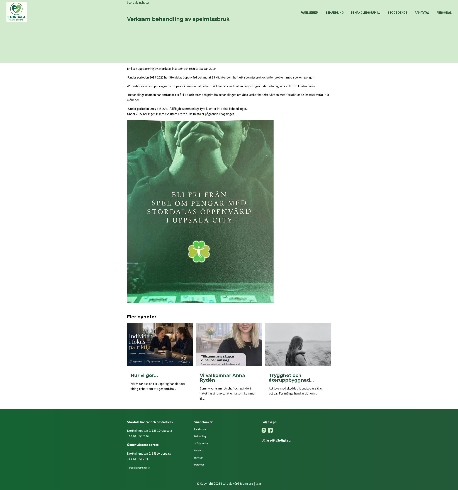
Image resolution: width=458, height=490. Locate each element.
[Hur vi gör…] (160, 344)
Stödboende (397, 12)
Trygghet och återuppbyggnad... (291, 378)
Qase (258, 483)
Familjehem (309, 12)
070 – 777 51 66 (140, 436)
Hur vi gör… (144, 375)
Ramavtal (422, 12)
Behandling (334, 12)
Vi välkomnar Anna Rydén (222, 378)
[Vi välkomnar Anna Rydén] (229, 344)
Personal (444, 12)
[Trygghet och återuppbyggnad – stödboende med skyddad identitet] (298, 344)
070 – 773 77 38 (140, 458)
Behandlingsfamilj (366, 12)
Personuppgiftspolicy (138, 467)
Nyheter (198, 457)
